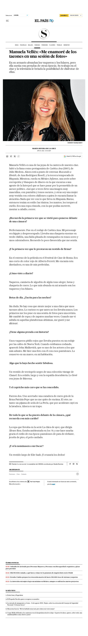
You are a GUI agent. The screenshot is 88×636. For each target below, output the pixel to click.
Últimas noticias (12, 563)
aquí (53, 484)
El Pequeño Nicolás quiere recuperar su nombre (23, 599)
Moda (16, 45)
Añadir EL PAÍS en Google (74, 156)
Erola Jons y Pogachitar (15, 595)
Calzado (23, 474)
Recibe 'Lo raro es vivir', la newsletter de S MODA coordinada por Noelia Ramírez (37, 464)
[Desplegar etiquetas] (77, 473)
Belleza (30, 45)
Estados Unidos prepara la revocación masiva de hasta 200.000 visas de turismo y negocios (44, 577)
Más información (14, 484)
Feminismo (45, 45)
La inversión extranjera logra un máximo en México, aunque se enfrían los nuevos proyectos (44, 581)
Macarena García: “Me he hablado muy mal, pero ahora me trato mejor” (31, 609)
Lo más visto (10, 590)
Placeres (52, 45)
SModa (44, 34)
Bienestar (67, 45)
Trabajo (59, 45)
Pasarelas (23, 45)
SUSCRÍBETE (64, 15)
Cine (18, 474)
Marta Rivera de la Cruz (44, 148)
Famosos (37, 45)
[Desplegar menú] (7, 20)
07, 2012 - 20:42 (44, 150)
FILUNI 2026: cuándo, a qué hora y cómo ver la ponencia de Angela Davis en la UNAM (41, 573)
